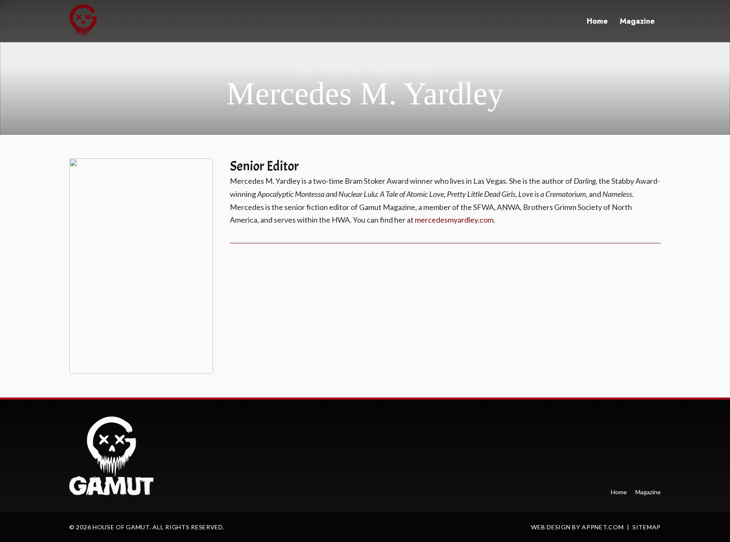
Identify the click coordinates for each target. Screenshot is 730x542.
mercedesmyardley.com (454, 219)
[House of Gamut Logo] (83, 21)
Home (597, 21)
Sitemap (646, 527)
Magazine (637, 21)
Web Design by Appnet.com (577, 527)
